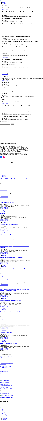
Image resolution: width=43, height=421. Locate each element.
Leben (3, 97)
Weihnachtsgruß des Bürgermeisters (8, 234)
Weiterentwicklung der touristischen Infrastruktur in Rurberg (14, 268)
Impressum (4, 419)
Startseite (3, 2)
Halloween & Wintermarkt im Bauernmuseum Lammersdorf (14, 178)
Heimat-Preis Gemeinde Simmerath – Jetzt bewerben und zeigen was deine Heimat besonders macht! (14, 290)
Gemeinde (4, 3)
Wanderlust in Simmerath (6, 332)
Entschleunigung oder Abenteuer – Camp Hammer (11, 257)
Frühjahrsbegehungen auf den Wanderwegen (10, 300)
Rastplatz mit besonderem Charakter (8, 343)
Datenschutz (4, 418)
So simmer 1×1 (5, 415)
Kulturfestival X (3, 190)
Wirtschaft (4, 414)
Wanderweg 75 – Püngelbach (6, 322)
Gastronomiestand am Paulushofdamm (9, 224)
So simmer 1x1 (5, 74)
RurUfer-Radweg (4, 278)
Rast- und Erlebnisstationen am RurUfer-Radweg (11, 311)
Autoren (6, 9)
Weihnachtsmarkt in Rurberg (7, 202)
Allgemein (4, 175)
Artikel (3, 9)
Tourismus (4, 27)
